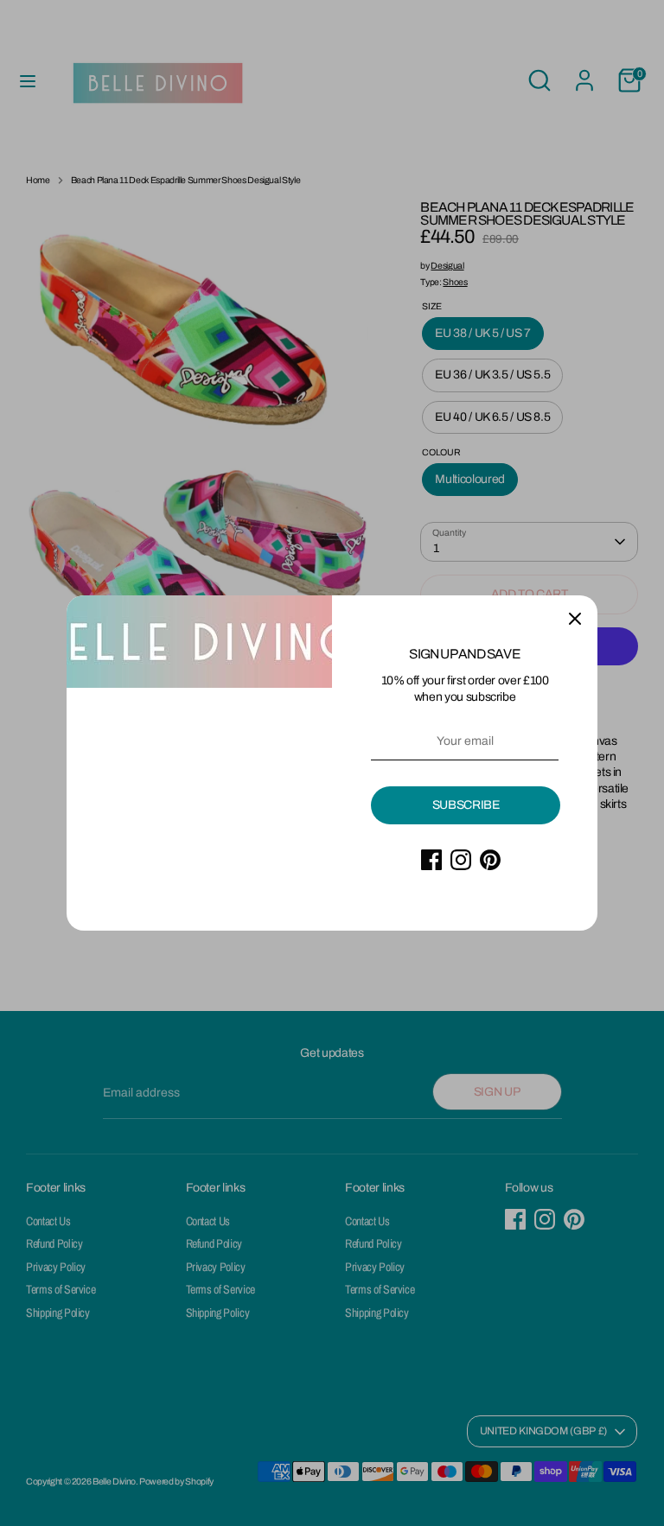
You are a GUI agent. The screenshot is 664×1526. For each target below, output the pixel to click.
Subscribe (466, 804)
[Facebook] (431, 859)
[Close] (575, 618)
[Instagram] (460, 859)
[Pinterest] (490, 859)
